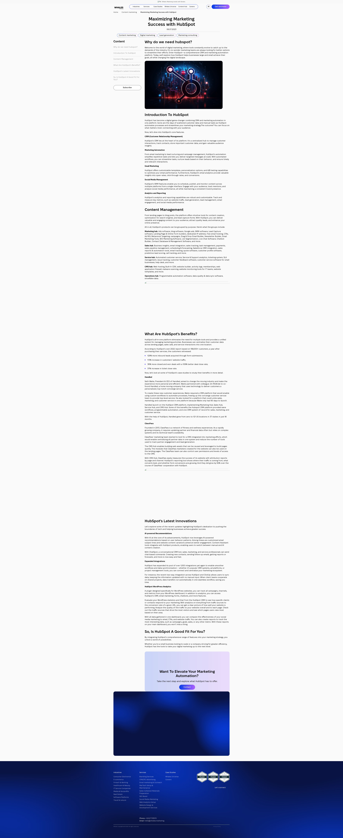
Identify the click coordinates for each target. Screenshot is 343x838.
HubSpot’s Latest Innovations (126, 71)
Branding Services (146, 777)
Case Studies (170, 772)
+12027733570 (151, 818)
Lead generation (166, 35)
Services (142, 772)
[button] (127, 88)
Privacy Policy (217, 826)
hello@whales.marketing (154, 821)
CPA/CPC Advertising (147, 779)
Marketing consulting (187, 35)
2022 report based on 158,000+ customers (189, 349)
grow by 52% (214, 463)
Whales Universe (172, 777)
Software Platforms (121, 797)
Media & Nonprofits (121, 791)
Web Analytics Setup (147, 802)
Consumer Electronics (122, 777)
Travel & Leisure (120, 800)
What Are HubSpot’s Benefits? (126, 65)
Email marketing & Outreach (150, 782)
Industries (118, 772)
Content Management (123, 59)
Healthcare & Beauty (122, 785)
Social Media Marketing (148, 799)
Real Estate (118, 794)
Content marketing (127, 35)
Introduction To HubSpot (124, 53)
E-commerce (119, 779)
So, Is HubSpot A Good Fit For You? (126, 79)
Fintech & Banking (121, 782)
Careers (168, 779)
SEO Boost (143, 796)
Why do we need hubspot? (125, 47)
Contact (187, 687)
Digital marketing (147, 35)
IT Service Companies (122, 788)
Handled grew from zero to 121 (182, 417)
